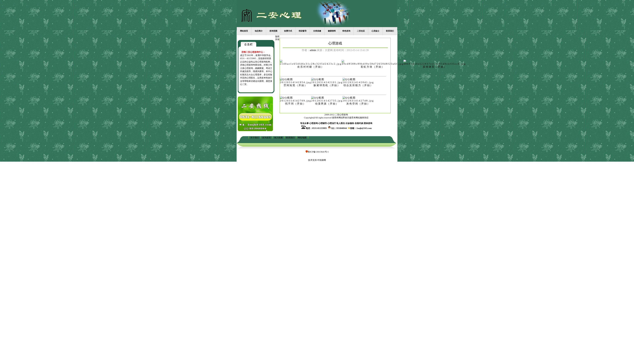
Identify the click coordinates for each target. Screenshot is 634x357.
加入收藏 (278, 137)
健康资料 (332, 31)
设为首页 (266, 137)
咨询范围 (273, 31)
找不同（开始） (295, 103)
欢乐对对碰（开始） (310, 66)
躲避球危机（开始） (327, 85)
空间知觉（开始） (295, 85)
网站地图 (302, 137)
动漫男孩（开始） (327, 103)
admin (313, 50)
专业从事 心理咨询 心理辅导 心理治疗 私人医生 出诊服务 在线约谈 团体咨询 (336, 123)
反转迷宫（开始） (435, 66)
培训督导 (303, 31)
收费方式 (288, 31)
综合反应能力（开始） (358, 85)
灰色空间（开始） (358, 103)
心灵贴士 (375, 31)
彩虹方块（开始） (373, 66)
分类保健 (317, 31)
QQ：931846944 (339, 128)
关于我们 (254, 137)
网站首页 (244, 31)
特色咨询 (346, 31)
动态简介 (259, 31)
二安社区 (361, 31)
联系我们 (390, 31)
